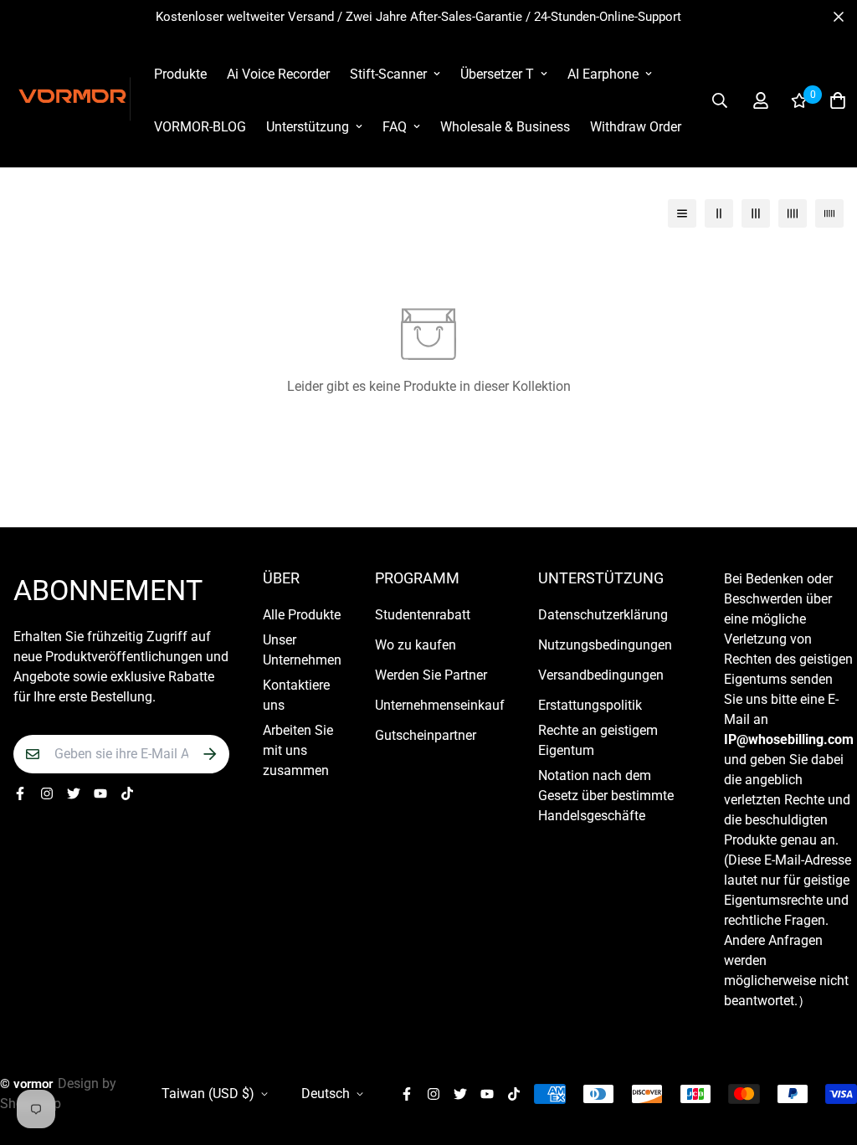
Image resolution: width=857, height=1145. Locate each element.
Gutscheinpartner (425, 735)
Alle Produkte (302, 615)
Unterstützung (307, 127)
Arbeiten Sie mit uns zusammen (298, 750)
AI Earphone (603, 74)
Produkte (180, 74)
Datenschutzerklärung (603, 615)
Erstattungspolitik (590, 705)
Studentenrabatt (422, 615)
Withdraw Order (635, 127)
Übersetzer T (497, 74)
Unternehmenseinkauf (440, 705)
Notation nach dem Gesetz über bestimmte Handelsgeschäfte (606, 796)
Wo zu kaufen (415, 645)
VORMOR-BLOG (200, 127)
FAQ (394, 127)
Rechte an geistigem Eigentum (598, 740)
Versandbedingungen (601, 675)
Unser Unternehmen (302, 650)
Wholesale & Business (505, 127)
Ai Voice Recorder (278, 74)
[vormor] (72, 100)
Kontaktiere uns (296, 695)
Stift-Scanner (388, 74)
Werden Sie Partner (431, 675)
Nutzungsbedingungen (605, 645)
